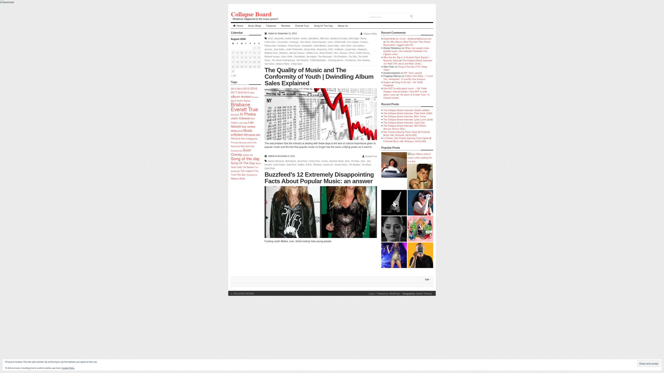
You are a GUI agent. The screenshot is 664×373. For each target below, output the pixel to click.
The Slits (353, 56)
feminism (235, 114)
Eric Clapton (353, 42)
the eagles (312, 56)
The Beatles (248, 167)
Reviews (285, 25)
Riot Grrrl (245, 146)
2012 (270, 38)
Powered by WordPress (388, 293)
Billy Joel (324, 38)
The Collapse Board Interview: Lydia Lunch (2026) (408, 119)
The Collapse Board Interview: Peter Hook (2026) (407, 113)
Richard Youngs (272, 56)
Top (428, 280)
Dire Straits (305, 42)
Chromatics (282, 42)
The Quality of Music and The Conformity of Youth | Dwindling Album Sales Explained (319, 76)
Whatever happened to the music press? (255, 18)
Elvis (347, 161)
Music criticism (241, 132)
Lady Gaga (243, 122)
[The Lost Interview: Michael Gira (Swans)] (420, 255)
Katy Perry (291, 165)
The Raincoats (325, 56)
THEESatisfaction (318, 60)
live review (248, 126)
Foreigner (282, 46)
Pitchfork (235, 138)
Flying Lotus (270, 46)
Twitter (416, 15)
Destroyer (294, 42)
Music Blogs (254, 25)
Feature (364, 42)
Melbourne (237, 130)
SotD (239, 167)
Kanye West (309, 49)
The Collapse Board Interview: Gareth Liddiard (406, 110)
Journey (268, 49)
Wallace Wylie (238, 178)
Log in (372, 293)
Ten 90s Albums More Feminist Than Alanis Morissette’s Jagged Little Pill (406, 43)
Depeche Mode (336, 161)
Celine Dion (270, 42)
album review (241, 96)
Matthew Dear (271, 53)
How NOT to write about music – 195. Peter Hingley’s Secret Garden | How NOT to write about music (405, 91)
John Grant (346, 46)
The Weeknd (302, 60)
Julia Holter (279, 49)
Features (271, 25)
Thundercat (350, 60)
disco (330, 42)
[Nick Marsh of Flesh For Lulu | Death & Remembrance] (420, 176)
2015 (246, 88)
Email (426, 15)
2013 (233, 88)
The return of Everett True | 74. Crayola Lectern (406, 96)
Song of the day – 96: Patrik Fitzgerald (403, 83)
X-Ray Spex (296, 64)
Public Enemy (363, 53)
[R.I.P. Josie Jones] (394, 229)
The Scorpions (340, 56)
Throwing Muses (335, 60)
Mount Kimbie (326, 53)
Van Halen (269, 64)
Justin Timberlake (294, 49)
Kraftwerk (339, 49)
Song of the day (245, 158)
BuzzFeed (302, 161)
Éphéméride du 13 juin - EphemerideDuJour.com (407, 38)
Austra (304, 38)
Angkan (387, 82)
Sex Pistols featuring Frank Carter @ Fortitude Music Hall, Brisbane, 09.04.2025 (406, 133)
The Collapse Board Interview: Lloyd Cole (404, 122)
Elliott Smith (340, 42)
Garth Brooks (320, 46)
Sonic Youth (286, 56)
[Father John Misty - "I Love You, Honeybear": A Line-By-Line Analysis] (420, 229)
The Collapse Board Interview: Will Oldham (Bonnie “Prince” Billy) (404, 127)
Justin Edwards (240, 118)
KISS (330, 49)
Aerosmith (279, 38)
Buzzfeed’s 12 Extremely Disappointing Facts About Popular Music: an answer (319, 178)
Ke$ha (301, 165)
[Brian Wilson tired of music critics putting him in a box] (420, 157)
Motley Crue (312, 53)
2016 (253, 88)
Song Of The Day (323, 25)
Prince (352, 53)
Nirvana (249, 134)
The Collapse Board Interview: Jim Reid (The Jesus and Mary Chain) (407, 62)
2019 (247, 92)
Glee (363, 161)
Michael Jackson (297, 53)
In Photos (248, 114)
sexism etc (248, 154)
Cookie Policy (68, 367)
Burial (363, 38)
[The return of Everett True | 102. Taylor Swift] (394, 255)
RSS (430, 15)
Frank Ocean (294, 46)
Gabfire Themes (424, 293)
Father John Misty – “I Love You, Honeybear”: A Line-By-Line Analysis (408, 77)
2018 (240, 92)
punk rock (251, 142)
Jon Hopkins (358, 46)
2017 (234, 92)
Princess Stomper (239, 142)
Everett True (302, 25)
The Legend (247, 171)
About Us (343, 25)
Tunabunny (251, 174)
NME (258, 135)
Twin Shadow (363, 60)
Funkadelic (307, 46)
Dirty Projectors (319, 42)
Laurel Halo (350, 49)
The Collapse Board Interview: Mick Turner (404, 116)
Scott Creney (241, 152)
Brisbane (240, 104)
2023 (252, 92)
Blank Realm (237, 100)
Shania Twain (341, 165)
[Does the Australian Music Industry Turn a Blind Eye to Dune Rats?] (394, 203)
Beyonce (254, 97)
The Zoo (241, 174)
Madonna (362, 49)
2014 (240, 88)
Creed (325, 161)
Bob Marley (290, 161)
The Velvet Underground (283, 60)
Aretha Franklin (292, 38)
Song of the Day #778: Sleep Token (405, 68)
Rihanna (317, 165)
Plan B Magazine (249, 138)
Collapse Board (251, 13)
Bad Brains (313, 38)
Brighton (247, 100)
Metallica (283, 53)
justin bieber (279, 165)
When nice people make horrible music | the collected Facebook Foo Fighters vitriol (406, 51)
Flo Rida (355, 161)
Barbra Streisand (276, 161)
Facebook (421, 15)
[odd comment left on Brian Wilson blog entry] (394, 165)
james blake (333, 46)
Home (240, 25)
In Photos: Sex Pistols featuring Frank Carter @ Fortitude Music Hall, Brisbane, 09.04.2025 (407, 139)
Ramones (235, 146)
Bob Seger (354, 38)
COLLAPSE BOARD (242, 293)
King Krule (322, 49)
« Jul (233, 75)
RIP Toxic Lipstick (413, 72)
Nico (336, 53)
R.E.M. (309, 165)
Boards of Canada (339, 38)
